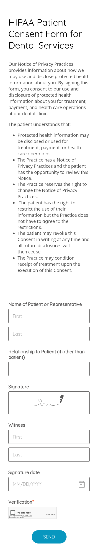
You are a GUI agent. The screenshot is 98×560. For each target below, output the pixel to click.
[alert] (49, 484)
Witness (16, 425)
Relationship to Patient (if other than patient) (46, 354)
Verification (20, 502)
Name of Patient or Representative (45, 304)
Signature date (24, 472)
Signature (18, 387)
